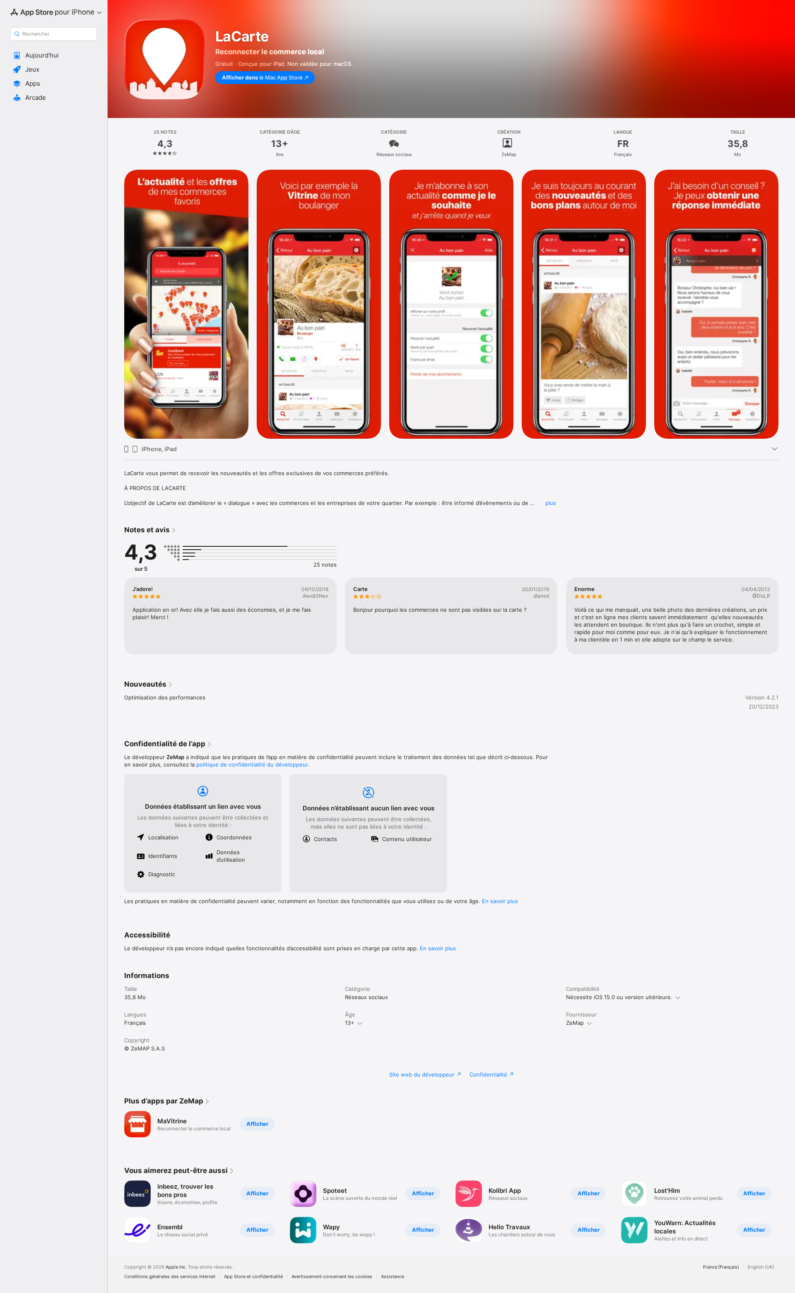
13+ (349, 1022)
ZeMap (575, 1022)
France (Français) (721, 1267)
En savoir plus (500, 901)
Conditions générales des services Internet (169, 1276)
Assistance (392, 1276)
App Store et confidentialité (253, 1276)
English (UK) (761, 1267)
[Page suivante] (787, 616)
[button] (53, 55)
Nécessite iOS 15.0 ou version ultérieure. (619, 997)
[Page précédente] (116, 616)
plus (550, 503)
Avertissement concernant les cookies (332, 1276)
